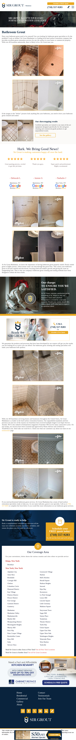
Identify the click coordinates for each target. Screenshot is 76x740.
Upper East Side (45, 630)
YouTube (40, 711)
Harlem (42, 575)
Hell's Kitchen (44, 578)
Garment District (13, 603)
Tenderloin (43, 619)
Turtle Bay (43, 625)
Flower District (12, 598)
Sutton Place (44, 616)
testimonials (6, 430)
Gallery (20, 701)
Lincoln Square (45, 601)
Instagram (23, 711)
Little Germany (45, 603)
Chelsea (10, 583)
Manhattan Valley (13, 613)
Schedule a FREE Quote (60, 3)
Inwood (42, 586)
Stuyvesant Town (45, 610)
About (19, 704)
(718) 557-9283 (54, 7)
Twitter (34, 711)
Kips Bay (43, 589)
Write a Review (68, 7)
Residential (22, 695)
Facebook (29, 711)
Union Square (44, 627)
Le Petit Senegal (45, 595)
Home (19, 692)
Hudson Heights (45, 583)
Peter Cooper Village (14, 633)
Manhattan (11, 610)
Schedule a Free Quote (58, 332)
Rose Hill (10, 639)
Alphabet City (12, 572)
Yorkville (43, 645)
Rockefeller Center (13, 636)
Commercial (22, 698)
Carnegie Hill (11, 580)
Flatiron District (12, 595)
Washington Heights (46, 636)
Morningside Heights (14, 625)
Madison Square (45, 606)
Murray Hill (11, 627)
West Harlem (44, 642)
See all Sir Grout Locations (37, 652)
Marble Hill (11, 619)
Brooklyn (10, 565)
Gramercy (10, 606)
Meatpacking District (14, 622)
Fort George (11, 601)
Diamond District (13, 589)
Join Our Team (44, 698)
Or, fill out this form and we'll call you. (60, 538)
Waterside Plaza (45, 639)
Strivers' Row (11, 645)
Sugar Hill (43, 613)
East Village (11, 592)
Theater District (45, 622)
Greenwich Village (46, 572)
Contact (41, 692)
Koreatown (43, 592)
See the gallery (45, 135)
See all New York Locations (45, 650)
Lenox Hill (43, 598)
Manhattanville (12, 616)
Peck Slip (10, 630)
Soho (9, 642)
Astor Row (11, 575)
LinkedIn (46, 711)
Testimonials (43, 695)
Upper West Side (45, 633)
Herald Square (44, 580)
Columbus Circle (13, 586)
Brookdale (10, 578)
